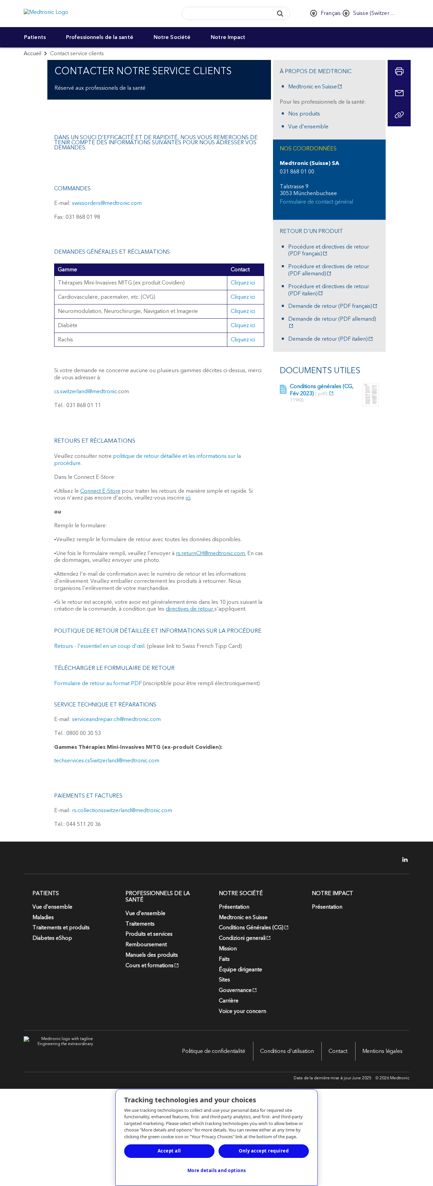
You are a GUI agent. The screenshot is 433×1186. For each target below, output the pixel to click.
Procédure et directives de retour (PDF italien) (328, 290)
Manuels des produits (152, 955)
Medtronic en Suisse (312, 86)
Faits (224, 959)
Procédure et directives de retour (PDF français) (328, 250)
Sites (224, 979)
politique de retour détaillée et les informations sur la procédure (147, 459)
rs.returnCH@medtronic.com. (211, 553)
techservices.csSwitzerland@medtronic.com (106, 760)
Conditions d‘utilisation (287, 1051)
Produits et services (149, 934)
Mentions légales (382, 1051)
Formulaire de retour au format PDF (98, 683)
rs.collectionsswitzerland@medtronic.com (122, 810)
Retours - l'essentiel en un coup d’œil (99, 646)
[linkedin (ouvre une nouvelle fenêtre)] (402, 859)
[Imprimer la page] (399, 71)
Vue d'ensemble (308, 126)
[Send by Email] (399, 93)
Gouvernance (235, 990)
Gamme (67, 269)
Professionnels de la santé (99, 37)
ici (188, 498)
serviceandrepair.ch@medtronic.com (116, 719)
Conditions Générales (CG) (251, 927)
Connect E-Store (100, 491)
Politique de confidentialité (213, 1051)
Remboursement (146, 944)
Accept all (169, 1151)
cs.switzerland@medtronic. (86, 391)
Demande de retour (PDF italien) (328, 339)
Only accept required (264, 1151)
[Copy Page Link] (399, 115)
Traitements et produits (61, 927)
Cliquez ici (243, 283)
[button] (280, 13)
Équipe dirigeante (240, 969)
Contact (337, 1051)
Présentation (234, 907)
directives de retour (190, 609)
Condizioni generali (242, 938)
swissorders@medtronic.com (107, 203)
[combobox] (225, 13)
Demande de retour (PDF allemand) (332, 320)
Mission (228, 948)
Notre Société (172, 37)
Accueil (32, 53)
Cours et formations (150, 965)
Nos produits (304, 114)
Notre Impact (228, 37)
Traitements (140, 924)
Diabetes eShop (52, 938)
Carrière (228, 1000)
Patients (35, 37)
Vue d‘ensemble (52, 907)
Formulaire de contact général (316, 202)
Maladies (43, 917)
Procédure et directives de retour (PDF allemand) (328, 270)
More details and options (216, 1170)
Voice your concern (242, 1011)
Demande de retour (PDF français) (330, 306)
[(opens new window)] (370, 394)
